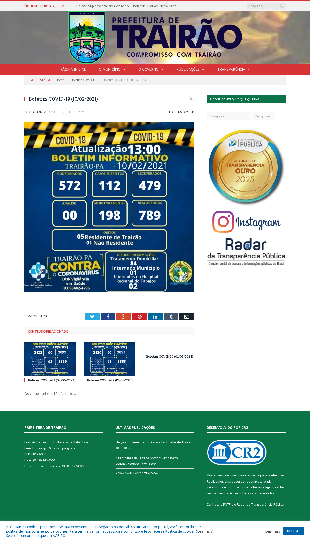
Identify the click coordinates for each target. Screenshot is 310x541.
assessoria (240, 481)
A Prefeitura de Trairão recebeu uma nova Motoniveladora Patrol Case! (131, 6)
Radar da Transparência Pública (260, 504)
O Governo (149, 69)
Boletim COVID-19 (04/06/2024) (51, 380)
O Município (110, 69)
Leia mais (204, 531)
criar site (236, 475)
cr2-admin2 (39, 112)
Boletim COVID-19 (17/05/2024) (110, 380)
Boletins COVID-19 (181, 112)
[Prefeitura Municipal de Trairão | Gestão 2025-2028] (155, 36)
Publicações (188, 69)
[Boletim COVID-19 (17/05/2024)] (109, 359)
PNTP (227, 504)
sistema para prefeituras (266, 475)
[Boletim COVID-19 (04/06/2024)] (50, 359)
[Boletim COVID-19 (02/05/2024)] (168, 347)
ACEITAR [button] (294, 531)
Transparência (231, 69)
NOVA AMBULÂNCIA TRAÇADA (137, 473)
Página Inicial (73, 69)
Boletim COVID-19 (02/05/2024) (169, 356)
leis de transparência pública (228, 493)
